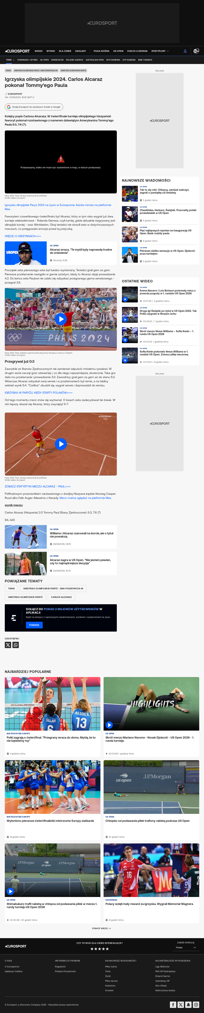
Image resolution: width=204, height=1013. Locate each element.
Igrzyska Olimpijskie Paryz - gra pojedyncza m (36, 70)
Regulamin (60, 966)
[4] (103, 949)
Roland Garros (162, 976)
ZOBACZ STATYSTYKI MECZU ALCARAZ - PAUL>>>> (38, 486)
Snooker (109, 990)
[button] (61, 319)
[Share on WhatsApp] (15, 645)
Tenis (8, 70)
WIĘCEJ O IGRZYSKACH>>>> (23, 236)
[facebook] (173, 1005)
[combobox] (186, 947)
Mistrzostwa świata (165, 990)
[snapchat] (188, 1005)
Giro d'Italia (161, 985)
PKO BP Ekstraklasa (165, 971)
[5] (107, 949)
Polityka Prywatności (65, 971)
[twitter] (181, 1005)
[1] (92, 949)
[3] (100, 949)
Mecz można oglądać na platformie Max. (86, 498)
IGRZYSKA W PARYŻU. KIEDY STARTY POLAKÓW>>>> (39, 392)
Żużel (108, 976)
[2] (96, 949)
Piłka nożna (111, 966)
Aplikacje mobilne (13, 971)
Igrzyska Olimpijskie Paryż (73, 70)
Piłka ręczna (111, 981)
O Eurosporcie (12, 966)
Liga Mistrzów (162, 966)
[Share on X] (8, 645)
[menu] (185, 51)
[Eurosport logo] (17, 51)
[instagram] (196, 1005)
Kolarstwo (110, 985)
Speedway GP (162, 981)
